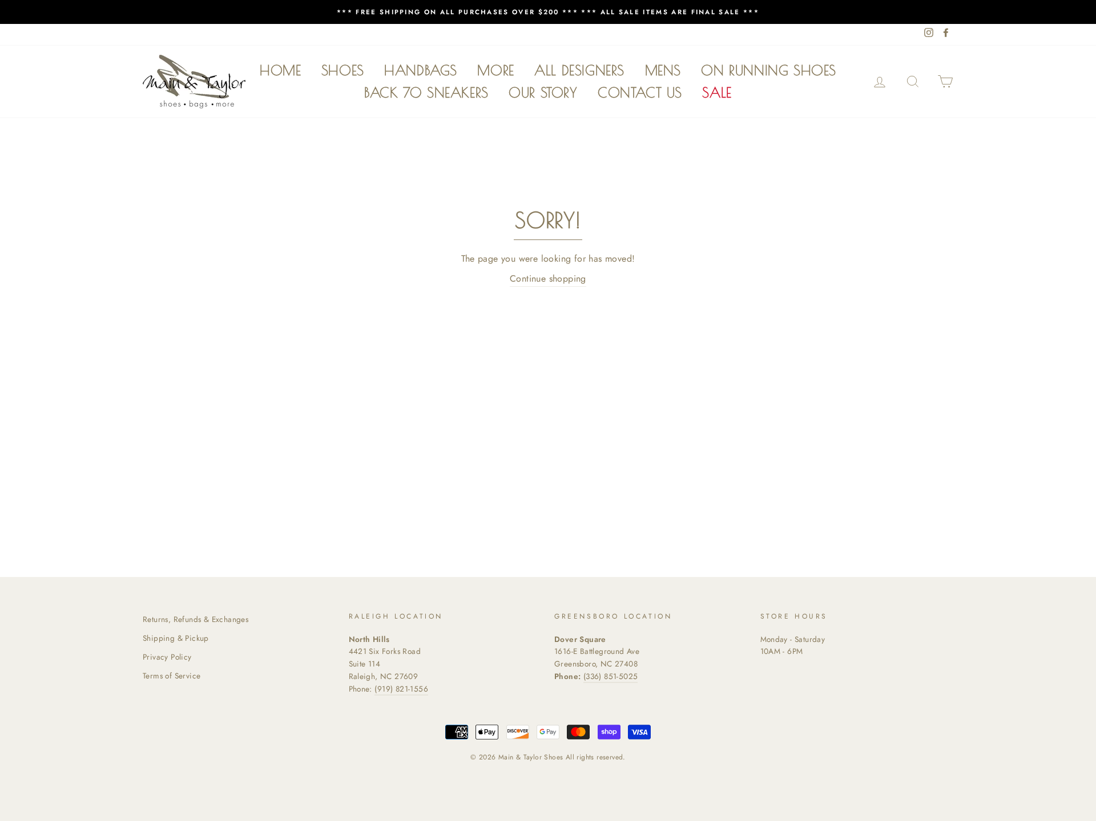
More (495, 70)
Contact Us (640, 92)
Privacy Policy (167, 657)
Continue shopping (548, 278)
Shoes (342, 70)
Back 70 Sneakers (426, 92)
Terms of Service (171, 675)
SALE (716, 92)
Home (280, 70)
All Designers (579, 70)
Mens (663, 70)
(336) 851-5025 (610, 676)
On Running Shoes (768, 70)
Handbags (420, 70)
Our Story (543, 92)
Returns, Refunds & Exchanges (195, 619)
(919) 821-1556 (401, 688)
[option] (548, 12)
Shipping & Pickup (176, 638)
